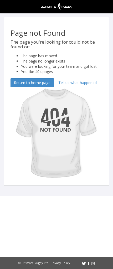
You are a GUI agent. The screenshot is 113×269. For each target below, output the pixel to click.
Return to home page (32, 82)
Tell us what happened (77, 82)
